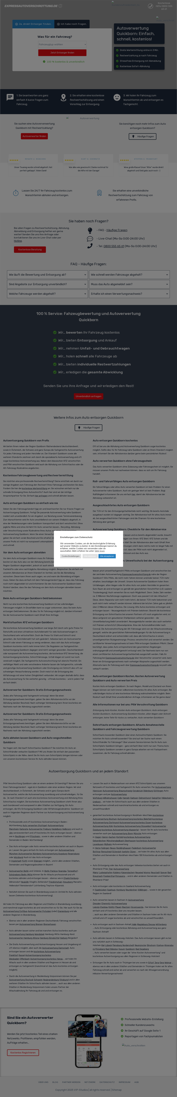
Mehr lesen (100, 551)
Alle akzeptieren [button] (107, 556)
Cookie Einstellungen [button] (71, 556)
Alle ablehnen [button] (90, 556)
